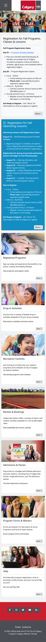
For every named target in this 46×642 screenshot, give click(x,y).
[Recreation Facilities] (23, 345)
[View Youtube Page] (29, 610)
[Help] (23, 557)
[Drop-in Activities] (23, 294)
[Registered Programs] (23, 244)
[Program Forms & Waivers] (23, 507)
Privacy (18, 627)
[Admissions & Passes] (23, 451)
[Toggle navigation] (6, 5)
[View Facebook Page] (9, 610)
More (37, 113)
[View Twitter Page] (23, 610)
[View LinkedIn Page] (36, 610)
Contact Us (26, 627)
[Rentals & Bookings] (23, 398)
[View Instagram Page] (16, 610)
